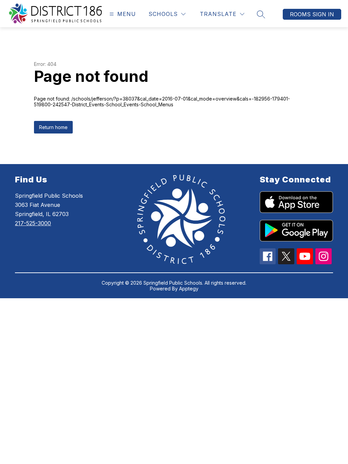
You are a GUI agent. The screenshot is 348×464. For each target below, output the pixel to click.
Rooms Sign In (312, 14)
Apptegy (188, 288)
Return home (53, 127)
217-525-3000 (33, 223)
